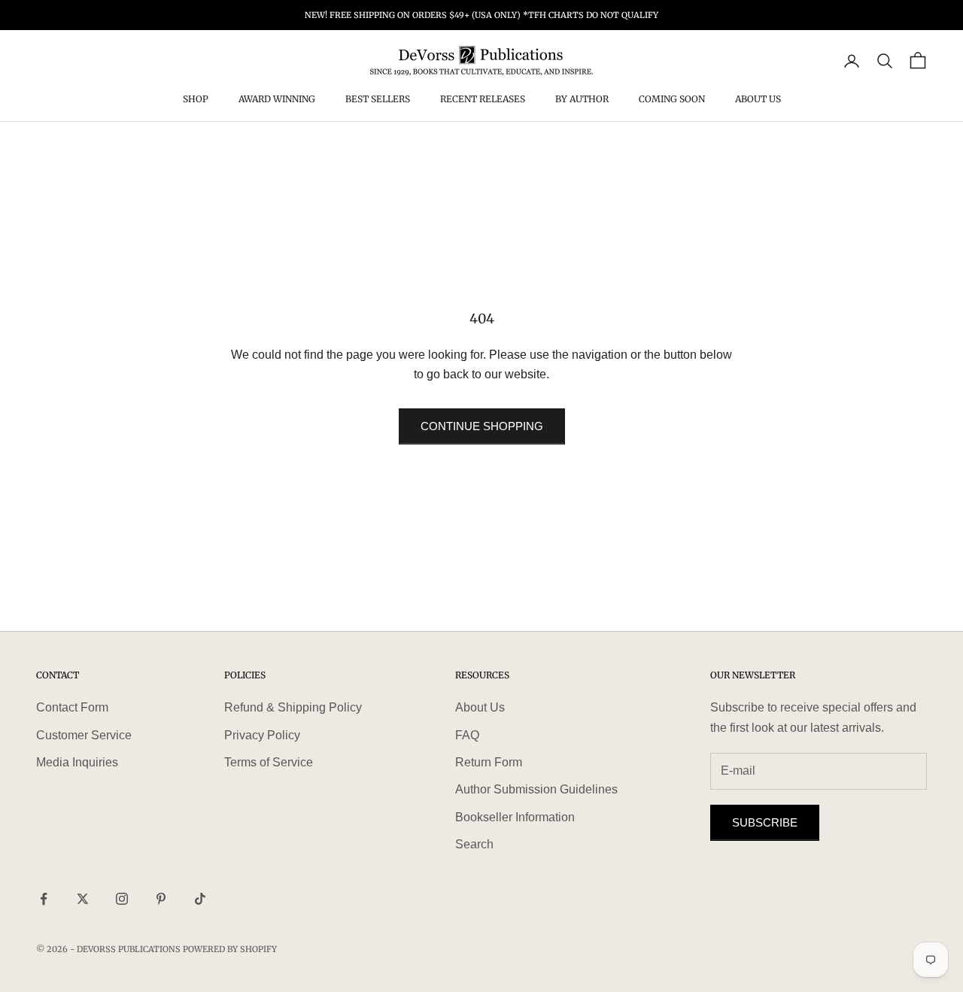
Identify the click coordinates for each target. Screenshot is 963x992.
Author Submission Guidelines (536, 789)
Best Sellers (377, 99)
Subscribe (764, 822)
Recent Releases (482, 99)
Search (474, 844)
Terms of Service (268, 762)
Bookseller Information (515, 817)
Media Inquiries (77, 762)
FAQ (467, 735)
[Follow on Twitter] (82, 898)
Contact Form (72, 707)
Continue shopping (482, 426)
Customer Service (84, 735)
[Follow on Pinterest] (161, 898)
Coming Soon (672, 99)
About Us (758, 99)
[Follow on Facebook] (43, 898)
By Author (582, 99)
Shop (195, 99)
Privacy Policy (262, 735)
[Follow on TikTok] (200, 898)
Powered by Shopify (230, 949)
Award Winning (276, 99)
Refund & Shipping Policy (293, 707)
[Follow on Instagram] (121, 898)
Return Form (488, 762)
